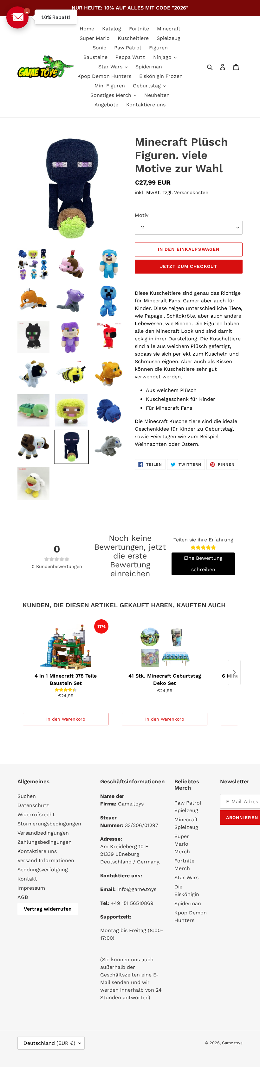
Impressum (31, 888)
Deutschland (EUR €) (49, 1043)
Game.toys (232, 1042)
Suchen (26, 796)
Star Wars (186, 877)
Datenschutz (33, 805)
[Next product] (234, 672)
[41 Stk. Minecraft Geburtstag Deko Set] (164, 644)
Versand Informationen (45, 860)
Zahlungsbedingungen (44, 842)
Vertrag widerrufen (48, 909)
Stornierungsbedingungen (49, 824)
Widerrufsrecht (36, 814)
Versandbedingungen (43, 833)
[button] (17, 17)
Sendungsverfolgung (42, 870)
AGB (22, 897)
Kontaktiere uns (37, 851)
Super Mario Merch (182, 844)
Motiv (141, 215)
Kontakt (27, 879)
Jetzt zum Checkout (188, 266)
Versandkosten (191, 192)
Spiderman (187, 903)
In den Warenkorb (65, 719)
